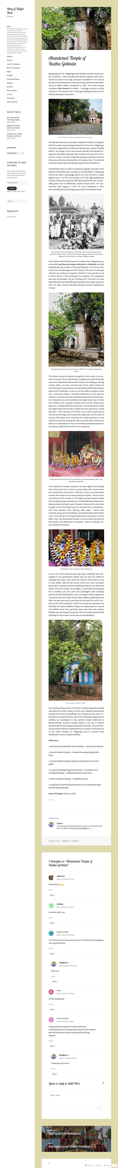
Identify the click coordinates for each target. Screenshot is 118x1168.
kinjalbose (66, 841)
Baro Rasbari (54, 74)
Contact (9, 94)
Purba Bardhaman (13, 79)
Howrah (9, 60)
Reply (52, 895)
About (17, 40)
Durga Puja (10, 98)
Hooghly (10, 75)
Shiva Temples (12, 90)
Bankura (10, 83)
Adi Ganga (69, 175)
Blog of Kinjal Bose (15, 11)
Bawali (87, 169)
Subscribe (12, 188)
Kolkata (9, 56)
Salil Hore (61, 876)
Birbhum (10, 87)
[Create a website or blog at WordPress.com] (49, 1163)
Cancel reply (103, 1083)
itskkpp (60, 904)
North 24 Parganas (13, 68)
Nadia (9, 72)
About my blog (12, 102)
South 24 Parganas (13, 64)
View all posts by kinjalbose (80, 828)
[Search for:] (17, 201)
